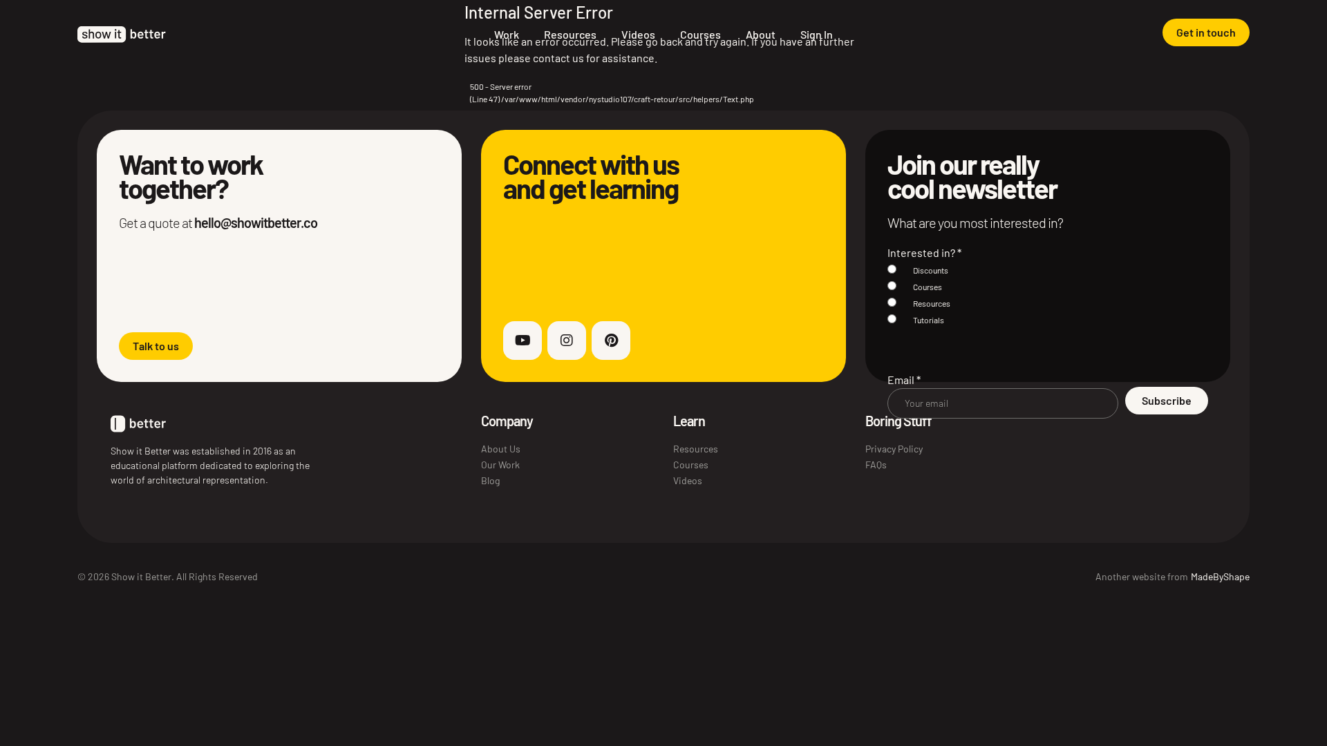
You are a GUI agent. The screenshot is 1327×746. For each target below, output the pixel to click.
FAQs (876, 464)
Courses (700, 34)
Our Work (500, 464)
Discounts (930, 270)
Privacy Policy (894, 449)
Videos (638, 34)
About (760, 34)
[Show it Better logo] (121, 34)
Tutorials (928, 320)
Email (904, 379)
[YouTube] (522, 340)
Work (506, 34)
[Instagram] (566, 340)
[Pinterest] (611, 340)
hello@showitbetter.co (255, 222)
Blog (490, 480)
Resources (570, 34)
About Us (500, 449)
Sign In (816, 34)
